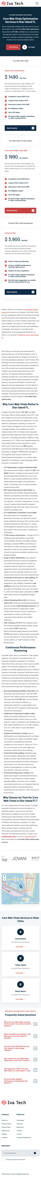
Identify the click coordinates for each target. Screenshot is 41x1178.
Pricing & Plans (6, 1124)
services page (29, 837)
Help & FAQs (6, 1130)
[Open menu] (37, 3)
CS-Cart (19, 1134)
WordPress (20, 1127)
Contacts (5, 1137)
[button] (20, 886)
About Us (5, 1120)
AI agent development (24, 1137)
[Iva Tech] (12, 3)
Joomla (19, 1130)
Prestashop (20, 1120)
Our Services (13, 47)
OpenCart (20, 1124)
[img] (20, 888)
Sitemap (4, 1134)
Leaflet (18, 903)
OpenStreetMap (27, 903)
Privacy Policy (6, 1127)
